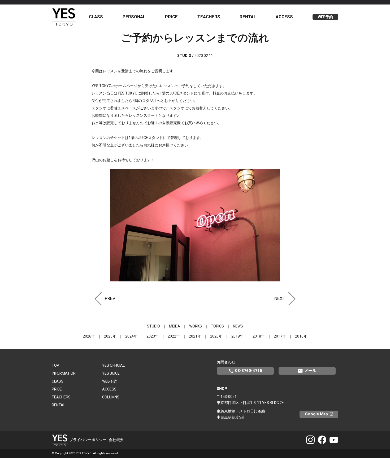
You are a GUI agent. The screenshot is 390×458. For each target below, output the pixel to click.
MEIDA (174, 326)
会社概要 (116, 440)
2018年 (259, 336)
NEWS (238, 326)
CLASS (96, 16)
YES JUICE (111, 373)
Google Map (321, 414)
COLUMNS (110, 397)
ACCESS (284, 16)
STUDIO (153, 326)
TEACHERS (208, 16)
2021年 (195, 336)
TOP (55, 365)
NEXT (279, 298)
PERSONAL (134, 16)
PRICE (171, 16)
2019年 (237, 336)
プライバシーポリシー (87, 440)
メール (307, 371)
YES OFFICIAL (113, 365)
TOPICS (217, 326)
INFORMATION (64, 373)
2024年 (131, 336)
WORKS (195, 326)
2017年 (280, 336)
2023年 (152, 336)
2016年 (301, 336)
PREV (110, 298)
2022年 (174, 336)
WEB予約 (325, 17)
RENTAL (248, 16)
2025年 (110, 336)
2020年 (216, 336)
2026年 (89, 336)
